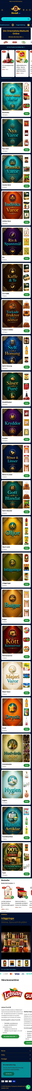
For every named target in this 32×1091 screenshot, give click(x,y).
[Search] (29, 19)
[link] (5, 42)
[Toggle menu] (2, 10)
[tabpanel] (16, 965)
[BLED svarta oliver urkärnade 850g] (12, 963)
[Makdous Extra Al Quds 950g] (4, 963)
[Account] (27, 10)
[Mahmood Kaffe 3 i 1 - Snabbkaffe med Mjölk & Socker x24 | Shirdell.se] (22, 893)
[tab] (7, 918)
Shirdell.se (8, 1086)
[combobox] (16, 19)
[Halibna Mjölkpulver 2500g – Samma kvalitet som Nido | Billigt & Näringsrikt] (22, 57)
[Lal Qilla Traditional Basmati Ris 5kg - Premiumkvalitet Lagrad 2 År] (8, 893)
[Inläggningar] (16, 942)
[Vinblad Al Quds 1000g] (26, 963)
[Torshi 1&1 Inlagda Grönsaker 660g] (19, 963)
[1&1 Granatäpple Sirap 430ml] (8, 57)
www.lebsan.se (14, 1023)
